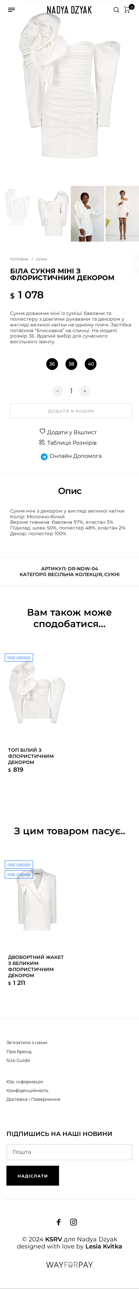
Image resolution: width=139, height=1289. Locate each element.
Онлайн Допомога (76, 456)
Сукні (41, 259)
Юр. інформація (24, 1081)
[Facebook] (58, 1222)
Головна (19, 259)
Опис (69, 491)
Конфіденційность (27, 1090)
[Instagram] (73, 1222)
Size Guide (18, 1060)
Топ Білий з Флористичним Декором (31, 756)
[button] (52, 364)
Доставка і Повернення (33, 1099)
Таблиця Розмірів (72, 443)
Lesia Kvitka (103, 1246)
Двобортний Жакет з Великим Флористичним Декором (36, 966)
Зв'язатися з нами (26, 1042)
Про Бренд (18, 1051)
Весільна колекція (75, 574)
